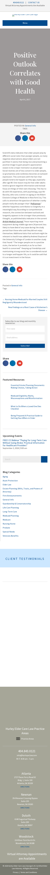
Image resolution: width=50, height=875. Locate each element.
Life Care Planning (11, 507)
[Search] (44, 459)
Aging (5, 476)
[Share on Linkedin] (25, 138)
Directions (25, 787)
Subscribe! (25, 345)
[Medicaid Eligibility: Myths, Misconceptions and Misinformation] (6, 399)
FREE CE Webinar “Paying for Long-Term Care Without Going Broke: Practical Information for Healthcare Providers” (25, 443)
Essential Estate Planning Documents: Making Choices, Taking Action (28, 386)
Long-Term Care (10, 511)
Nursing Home (9, 523)
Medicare (7, 519)
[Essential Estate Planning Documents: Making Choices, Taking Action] (6, 388)
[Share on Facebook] (18, 138)
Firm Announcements (12, 495)
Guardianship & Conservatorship (17, 503)
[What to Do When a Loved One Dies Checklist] (6, 409)
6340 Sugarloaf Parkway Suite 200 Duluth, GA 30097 (25, 822)
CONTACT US (33, 2)
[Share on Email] (32, 138)
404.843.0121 (18, 2)
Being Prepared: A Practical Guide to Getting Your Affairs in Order (26, 416)
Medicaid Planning (11, 515)
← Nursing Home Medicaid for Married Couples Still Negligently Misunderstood (25, 301)
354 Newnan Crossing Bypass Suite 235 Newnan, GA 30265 (25, 801)
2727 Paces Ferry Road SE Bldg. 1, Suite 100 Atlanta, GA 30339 (25, 780)
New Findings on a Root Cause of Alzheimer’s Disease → (27, 308)
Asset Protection (10, 480)
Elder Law (7, 484)
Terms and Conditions (29, 872)
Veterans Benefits (10, 535)
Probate (6, 527)
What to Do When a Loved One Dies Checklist (26, 407)
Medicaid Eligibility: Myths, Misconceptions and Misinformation (26, 396)
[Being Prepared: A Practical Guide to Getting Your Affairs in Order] (6, 418)
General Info (30, 125)
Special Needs (9, 531)
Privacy (16, 872)
